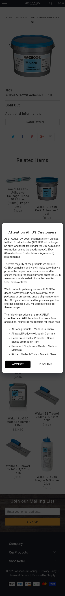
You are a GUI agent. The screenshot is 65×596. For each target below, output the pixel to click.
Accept (18, 364)
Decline (45, 364)
